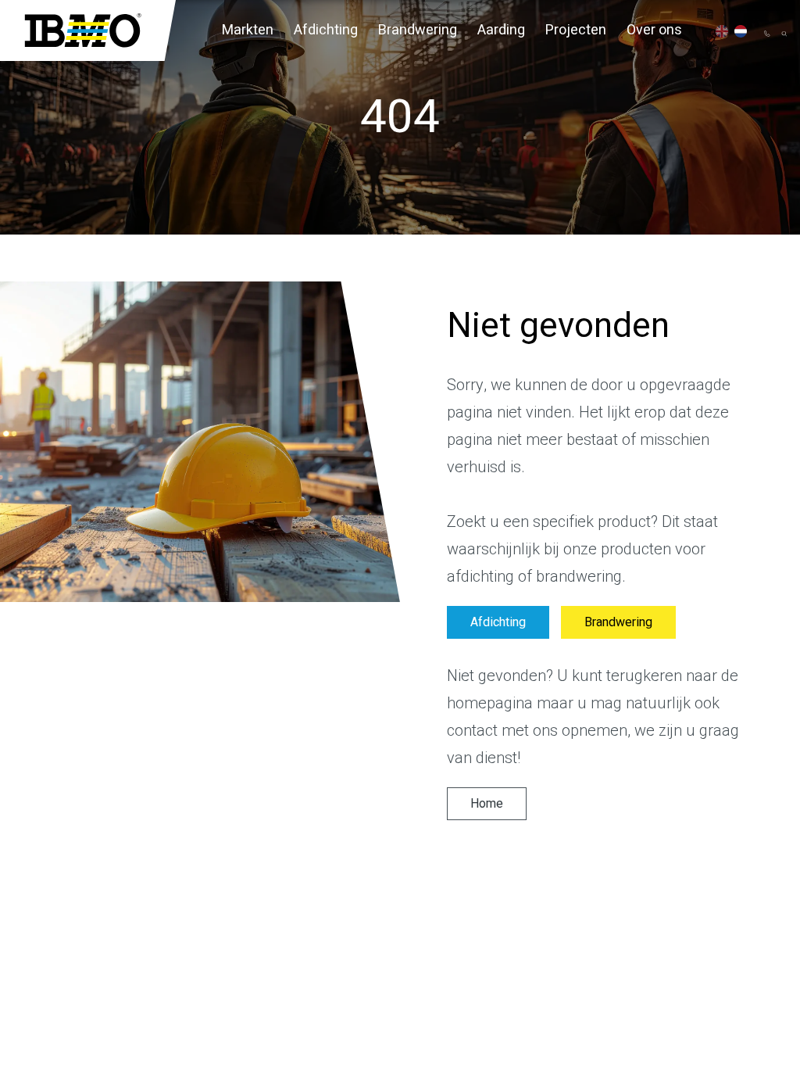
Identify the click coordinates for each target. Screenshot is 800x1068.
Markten (247, 30)
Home (486, 803)
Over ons (654, 30)
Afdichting (326, 30)
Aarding (501, 30)
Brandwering (417, 30)
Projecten (575, 30)
